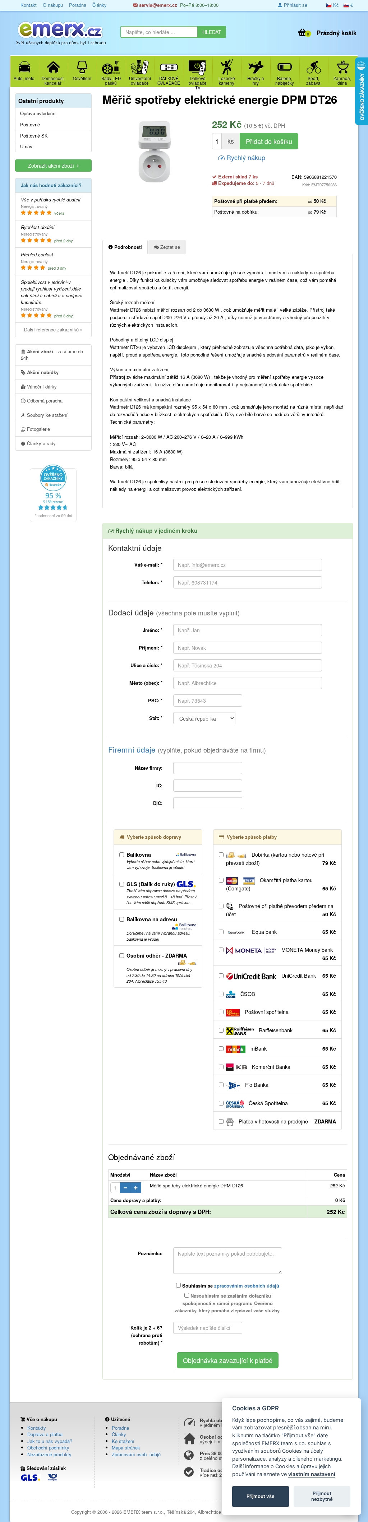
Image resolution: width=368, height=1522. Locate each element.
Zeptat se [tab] (169, 246)
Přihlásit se (294, 4)
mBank (292, 1048)
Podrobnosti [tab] (127, 246)
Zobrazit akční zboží (52, 165)
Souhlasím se (230, 1285)
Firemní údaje (187, 749)
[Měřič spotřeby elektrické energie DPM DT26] (155, 152)
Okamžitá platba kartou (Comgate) (281, 884)
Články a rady (41, 443)
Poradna (120, 1427)
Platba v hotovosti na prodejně (286, 1121)
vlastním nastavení (311, 1474)
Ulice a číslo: (146, 665)
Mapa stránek (126, 1447)
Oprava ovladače (37, 113)
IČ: (159, 785)
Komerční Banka (293, 1066)
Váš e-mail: (148, 564)
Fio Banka (290, 1084)
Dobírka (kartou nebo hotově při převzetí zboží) (281, 858)
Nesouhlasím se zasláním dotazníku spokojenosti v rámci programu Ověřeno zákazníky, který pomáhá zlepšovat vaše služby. (228, 1303)
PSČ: (155, 700)
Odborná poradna (44, 400)
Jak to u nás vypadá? (49, 1441)
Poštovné (30, 124)
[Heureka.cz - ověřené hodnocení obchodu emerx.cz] (53, 492)
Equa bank (293, 931)
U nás (26, 146)
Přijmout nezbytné (322, 1496)
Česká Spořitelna (291, 1103)
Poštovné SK (34, 136)
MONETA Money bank (308, 954)
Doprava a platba (45, 1434)
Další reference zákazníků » (53, 329)
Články (119, 1434)
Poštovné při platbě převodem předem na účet (281, 910)
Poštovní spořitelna (289, 1011)
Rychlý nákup (245, 157)
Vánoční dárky (41, 386)
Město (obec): (145, 682)
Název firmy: (148, 767)
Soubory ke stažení (47, 414)
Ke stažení (123, 1441)
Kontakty (36, 1427)
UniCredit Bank (308, 975)
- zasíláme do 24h (52, 355)
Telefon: (152, 582)
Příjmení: (150, 647)
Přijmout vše (261, 1496)
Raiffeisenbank (296, 1030)
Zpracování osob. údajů (136, 1454)
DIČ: (157, 803)
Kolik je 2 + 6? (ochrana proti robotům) (146, 1335)
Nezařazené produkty (49, 1454)
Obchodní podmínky (48, 1447)
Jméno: (152, 630)
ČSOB (287, 993)
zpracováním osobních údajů (246, 1285)
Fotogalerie (38, 428)
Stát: (155, 718)
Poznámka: (150, 1253)
